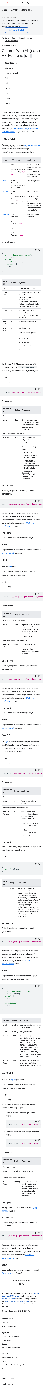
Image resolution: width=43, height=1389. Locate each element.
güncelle (6, 214)
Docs (4, 10)
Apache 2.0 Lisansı (8, 1299)
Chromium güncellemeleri (11, 1336)
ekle (4, 181)
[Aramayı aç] (23, 2)
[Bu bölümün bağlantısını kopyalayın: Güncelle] (15, 1073)
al (3, 165)
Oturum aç (36, 3)
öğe (6, 742)
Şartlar (4, 1378)
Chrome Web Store (11, 41)
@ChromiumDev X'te (9, 1357)
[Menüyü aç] (3, 3)
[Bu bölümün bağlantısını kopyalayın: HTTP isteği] (14, 382)
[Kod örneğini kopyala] (39, 250)
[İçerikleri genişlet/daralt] (16, 63)
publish (5, 192)
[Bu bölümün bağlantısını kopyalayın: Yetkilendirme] (15, 485)
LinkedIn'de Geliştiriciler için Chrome (15, 1365)
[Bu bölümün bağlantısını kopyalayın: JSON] (9, 856)
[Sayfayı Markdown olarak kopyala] (34, 56)
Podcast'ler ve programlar (11, 1347)
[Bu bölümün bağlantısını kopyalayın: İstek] (9, 377)
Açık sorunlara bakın (9, 1326)
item (10, 567)
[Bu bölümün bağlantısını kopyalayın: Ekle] (9, 560)
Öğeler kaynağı (8, 553)
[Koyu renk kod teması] (35, 250)
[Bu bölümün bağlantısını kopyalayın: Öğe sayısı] (17, 138)
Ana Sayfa (5, 38)
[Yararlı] (22, 45)
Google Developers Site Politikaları (17, 1301)
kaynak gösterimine (32, 145)
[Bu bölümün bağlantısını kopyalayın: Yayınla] (12, 735)
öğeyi (13, 1080)
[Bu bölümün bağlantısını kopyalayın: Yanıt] (9, 544)
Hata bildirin (6, 1323)
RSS (3, 1369)
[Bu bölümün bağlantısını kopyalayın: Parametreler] (15, 401)
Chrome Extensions (21, 10)
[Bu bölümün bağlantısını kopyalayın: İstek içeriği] (14, 533)
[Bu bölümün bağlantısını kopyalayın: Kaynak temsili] (19, 242)
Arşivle (4, 1344)
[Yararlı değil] (25, 45)
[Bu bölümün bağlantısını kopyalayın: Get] (9, 357)
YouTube (5, 1361)
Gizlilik (11, 1378)
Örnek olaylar (7, 1340)
